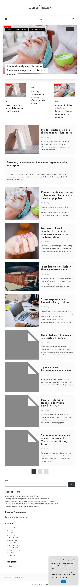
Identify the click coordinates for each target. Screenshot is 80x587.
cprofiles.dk (41, 31)
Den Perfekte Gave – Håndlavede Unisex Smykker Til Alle (53, 403)
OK (63, 581)
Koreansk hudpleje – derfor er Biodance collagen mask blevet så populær (63, 111)
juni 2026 (12, 533)
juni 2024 (12, 555)
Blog (9, 31)
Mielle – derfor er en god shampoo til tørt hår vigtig (27, 75)
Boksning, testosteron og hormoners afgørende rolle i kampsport (38, 97)
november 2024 (14, 548)
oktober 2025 (13, 540)
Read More (68, 74)
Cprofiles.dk (40, 7)
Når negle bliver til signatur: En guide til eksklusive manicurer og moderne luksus (31, 504)
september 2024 (14, 550)
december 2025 (14, 538)
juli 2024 (11, 553)
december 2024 (14, 545)
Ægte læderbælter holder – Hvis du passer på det (21, 506)
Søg (6, 480)
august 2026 (13, 528)
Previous (68, 29)
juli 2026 (11, 530)
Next (72, 29)
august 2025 (13, 543)
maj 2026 (12, 535)
